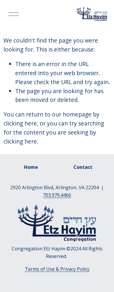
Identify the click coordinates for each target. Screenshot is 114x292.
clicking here (20, 123)
